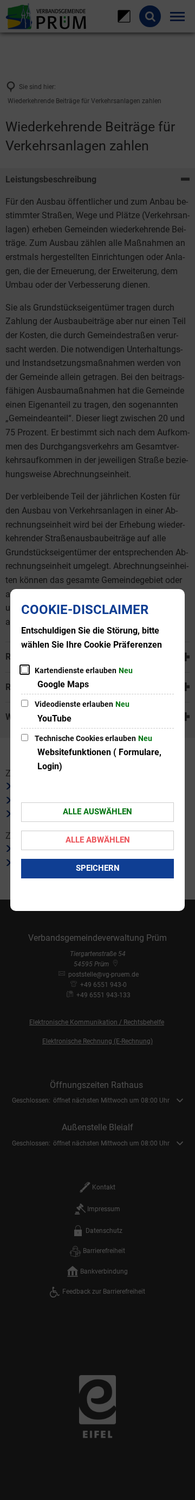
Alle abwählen (98, 840)
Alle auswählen (97, 812)
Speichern (98, 868)
